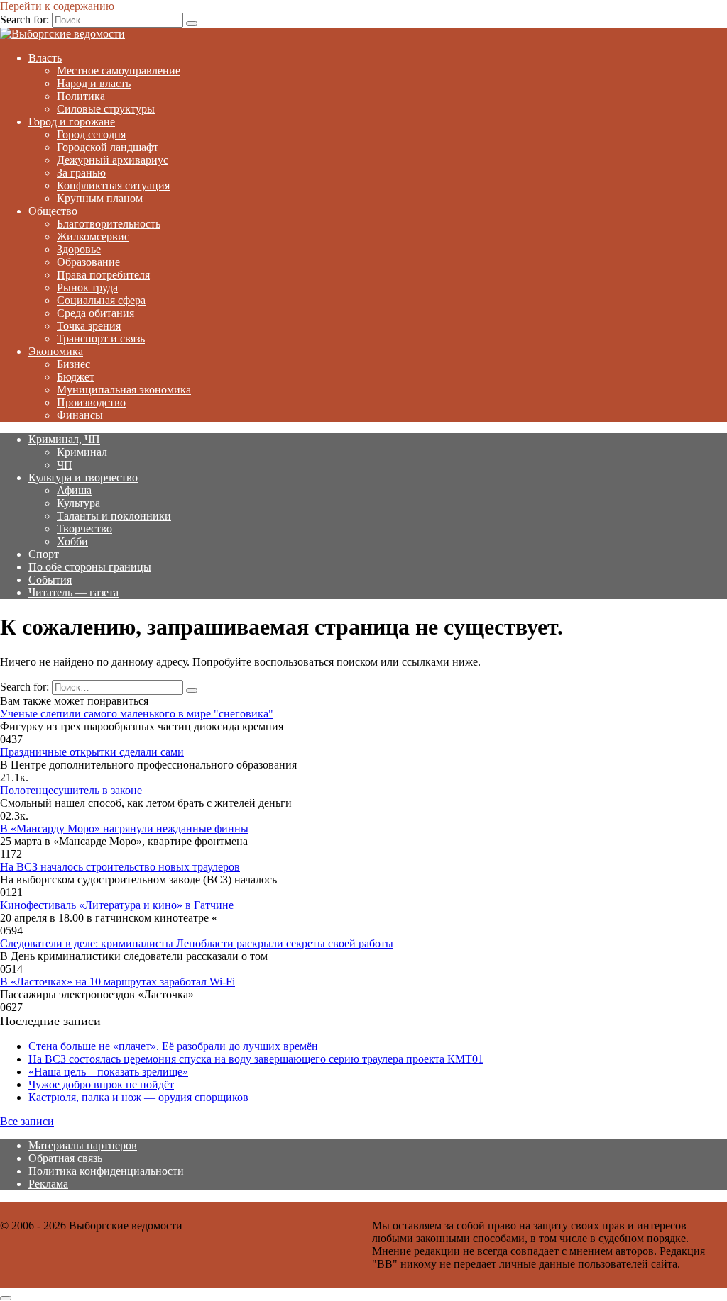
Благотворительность (108, 224)
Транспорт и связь (101, 339)
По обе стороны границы (89, 567)
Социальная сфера (101, 300)
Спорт (43, 554)
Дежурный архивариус (112, 160)
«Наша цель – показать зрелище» (108, 1072)
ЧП (64, 465)
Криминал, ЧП (64, 439)
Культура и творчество (83, 477)
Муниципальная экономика (124, 390)
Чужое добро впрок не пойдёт (101, 1084)
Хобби (72, 541)
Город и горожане (71, 122)
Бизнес (73, 364)
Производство (91, 402)
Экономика (55, 351)
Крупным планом (100, 198)
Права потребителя (103, 275)
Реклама (48, 1184)
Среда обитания (95, 313)
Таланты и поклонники (114, 516)
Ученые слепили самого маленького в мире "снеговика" (136, 714)
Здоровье (79, 249)
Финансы (80, 415)
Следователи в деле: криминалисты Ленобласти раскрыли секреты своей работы (196, 943)
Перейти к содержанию (57, 6)
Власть (45, 58)
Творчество (84, 529)
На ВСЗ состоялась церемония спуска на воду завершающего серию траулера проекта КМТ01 (255, 1059)
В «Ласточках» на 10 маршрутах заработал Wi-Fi (117, 982)
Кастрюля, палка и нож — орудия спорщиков (138, 1097)
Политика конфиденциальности (106, 1171)
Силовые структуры (106, 109)
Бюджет (75, 377)
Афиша (74, 490)
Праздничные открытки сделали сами (92, 752)
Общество (52, 211)
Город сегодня (91, 134)
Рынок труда (87, 287)
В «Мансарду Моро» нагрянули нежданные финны (124, 828)
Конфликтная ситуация (113, 185)
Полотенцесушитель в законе (71, 790)
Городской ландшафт (107, 147)
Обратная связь (65, 1158)
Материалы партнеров (82, 1145)
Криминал (82, 452)
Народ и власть (94, 83)
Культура (78, 503)
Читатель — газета (73, 592)
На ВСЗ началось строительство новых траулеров (120, 867)
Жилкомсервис (93, 236)
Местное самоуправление (118, 71)
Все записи (27, 1121)
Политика (81, 96)
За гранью (81, 173)
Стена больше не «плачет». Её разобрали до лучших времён (173, 1046)
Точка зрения (89, 326)
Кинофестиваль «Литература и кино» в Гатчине (117, 905)
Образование (88, 262)
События (50, 580)
